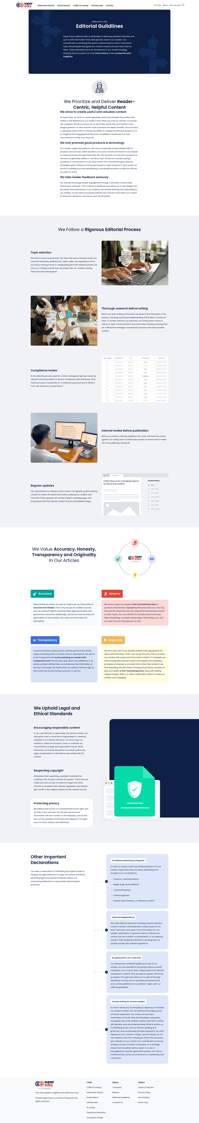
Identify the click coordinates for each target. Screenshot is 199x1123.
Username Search (46, 5)
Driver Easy (143, 1102)
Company (117, 1087)
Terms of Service (146, 1087)
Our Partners (144, 1097)
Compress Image (95, 1117)
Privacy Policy (144, 1092)
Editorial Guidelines (121, 1097)
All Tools (157, 5)
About (165, 5)
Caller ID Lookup (80, 5)
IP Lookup (91, 1107)
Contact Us (117, 1102)
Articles (109, 5)
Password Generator (96, 1112)
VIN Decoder (97, 5)
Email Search (64, 5)
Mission (115, 1092)
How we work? (175, 5)
